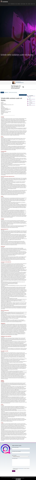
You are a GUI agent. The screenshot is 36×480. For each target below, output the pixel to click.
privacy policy (21, 468)
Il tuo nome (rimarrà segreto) (15, 447)
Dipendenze (2, 92)
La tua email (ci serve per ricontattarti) (16, 451)
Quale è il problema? (14, 455)
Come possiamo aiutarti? (15, 458)
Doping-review (6, 92)
